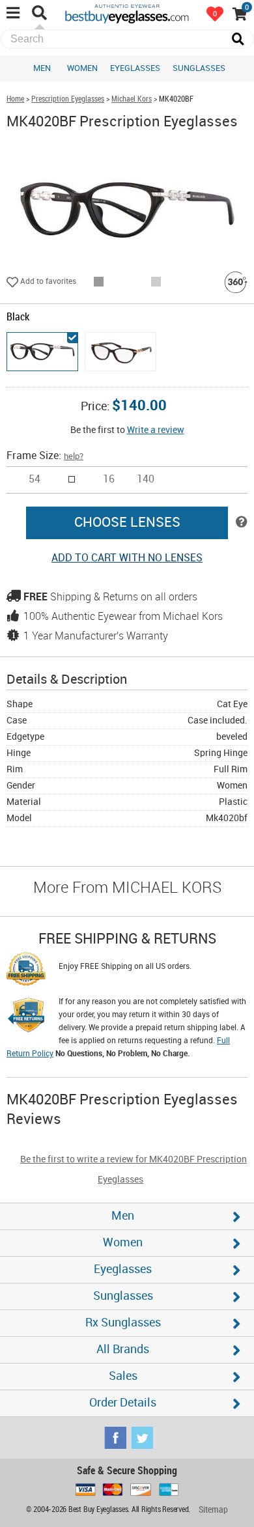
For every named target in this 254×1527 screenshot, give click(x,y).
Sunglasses (199, 68)
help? (73, 456)
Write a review (155, 430)
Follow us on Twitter (142, 1438)
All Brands (122, 1349)
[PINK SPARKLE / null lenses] (120, 351)
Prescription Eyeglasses (67, 99)
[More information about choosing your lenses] (241, 523)
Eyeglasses (135, 68)
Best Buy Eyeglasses (127, 13)
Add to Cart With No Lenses (127, 558)
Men (42, 68)
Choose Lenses (127, 523)
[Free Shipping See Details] (26, 970)
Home (15, 99)
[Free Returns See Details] (26, 1017)
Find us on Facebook (115, 1438)
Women (82, 68)
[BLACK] (42, 351)
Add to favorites (47, 281)
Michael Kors (131, 99)
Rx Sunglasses (123, 1323)
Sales (123, 1376)
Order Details (122, 1403)
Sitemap (213, 1510)
